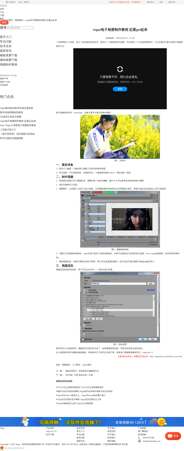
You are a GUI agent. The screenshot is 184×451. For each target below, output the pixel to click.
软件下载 (50, 434)
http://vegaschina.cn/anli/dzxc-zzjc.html (166, 356)
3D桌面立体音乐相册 (10, 116)
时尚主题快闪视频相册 (11, 138)
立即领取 (4, 85)
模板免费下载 (8, 55)
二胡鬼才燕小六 (8, 129)
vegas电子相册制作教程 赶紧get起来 (18, 121)
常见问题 (6, 41)
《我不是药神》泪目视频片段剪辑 (17, 134)
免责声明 (111, 431)
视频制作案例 (8, 64)
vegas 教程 (86, 365)
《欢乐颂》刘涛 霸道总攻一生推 (78, 375)
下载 (2, 15)
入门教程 (76, 365)
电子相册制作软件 (64, 113)
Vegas (18, 444)
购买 (4, 22)
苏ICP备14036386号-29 (14, 448)
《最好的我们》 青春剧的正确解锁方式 (81, 371)
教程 (2, 19)
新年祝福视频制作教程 (11, 112)
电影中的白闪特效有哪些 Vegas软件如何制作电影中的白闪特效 (84, 391)
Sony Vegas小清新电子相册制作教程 (18, 125)
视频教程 (66, 365)
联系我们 (111, 438)
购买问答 (81, 438)
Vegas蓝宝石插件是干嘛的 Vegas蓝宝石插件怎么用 (78, 399)
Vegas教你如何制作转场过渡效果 (16, 108)
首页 (2, 9)
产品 (2, 12)
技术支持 (6, 46)
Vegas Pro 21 (51, 431)
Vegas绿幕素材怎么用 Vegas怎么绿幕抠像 (74, 403)
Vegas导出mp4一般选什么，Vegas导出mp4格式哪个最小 (81, 395)
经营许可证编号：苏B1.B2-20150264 (62, 444)
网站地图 (111, 441)
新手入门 (6, 36)
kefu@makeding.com (151, 441)
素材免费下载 (8, 59)
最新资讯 (6, 50)
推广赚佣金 (143, 431)
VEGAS (3, 6)
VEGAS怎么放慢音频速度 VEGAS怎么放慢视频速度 (79, 387)
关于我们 (111, 434)
